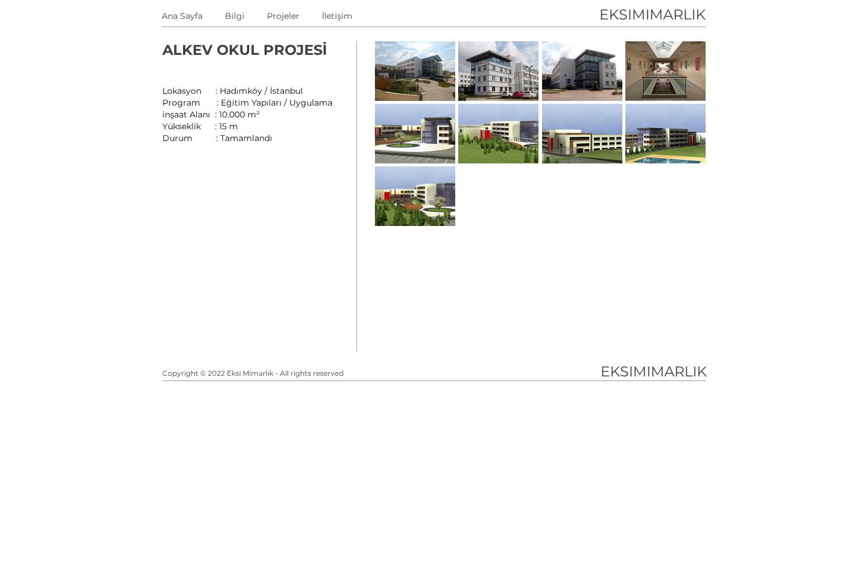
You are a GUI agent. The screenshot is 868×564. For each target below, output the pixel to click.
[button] (415, 71)
